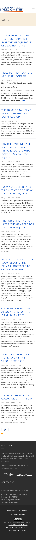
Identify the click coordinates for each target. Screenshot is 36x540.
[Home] (11, 9)
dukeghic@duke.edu (13, 500)
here (23, 100)
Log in (32, 3)
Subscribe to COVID (2, 433)
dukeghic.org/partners (9, 468)
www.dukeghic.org (11, 502)
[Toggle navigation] (33, 9)
